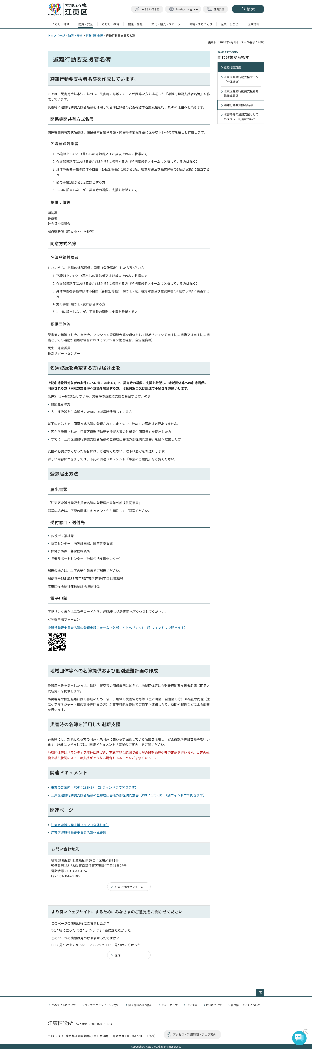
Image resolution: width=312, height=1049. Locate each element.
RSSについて (214, 1005)
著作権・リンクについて (245, 1005)
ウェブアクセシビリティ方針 (102, 1005)
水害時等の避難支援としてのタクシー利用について (241, 116)
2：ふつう (87, 930)
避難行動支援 (94, 35)
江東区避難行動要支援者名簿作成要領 (78, 832)
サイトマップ (169, 1005)
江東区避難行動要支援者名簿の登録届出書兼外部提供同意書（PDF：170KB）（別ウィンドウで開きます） (128, 795)
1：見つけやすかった (69, 944)
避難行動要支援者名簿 (238, 105)
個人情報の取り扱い (140, 1005)
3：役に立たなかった (115, 930)
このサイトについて (63, 1005)
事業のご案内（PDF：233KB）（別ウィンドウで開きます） (94, 787)
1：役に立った (64, 930)
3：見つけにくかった (124, 944)
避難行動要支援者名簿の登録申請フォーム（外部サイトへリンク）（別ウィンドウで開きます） (117, 627)
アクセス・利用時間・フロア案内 (194, 1034)
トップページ (56, 35)
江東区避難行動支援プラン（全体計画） (80, 824)
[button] (183, 9)
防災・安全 (75, 35)
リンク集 (191, 1005)
